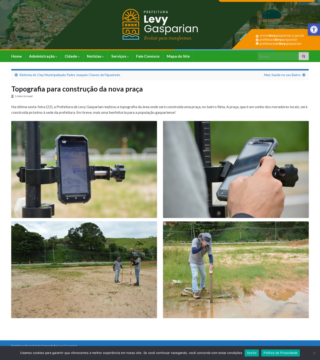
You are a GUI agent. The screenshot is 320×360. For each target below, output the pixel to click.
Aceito (252, 353)
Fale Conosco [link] (148, 56)
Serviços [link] (119, 56)
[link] (314, 29)
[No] (314, 353)
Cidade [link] (71, 56)
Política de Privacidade (281, 353)
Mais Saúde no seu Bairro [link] (282, 75)
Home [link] (16, 56)
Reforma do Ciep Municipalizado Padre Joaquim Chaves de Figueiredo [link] (69, 75)
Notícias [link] (94, 56)
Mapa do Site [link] (178, 56)
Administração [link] (42, 56)
